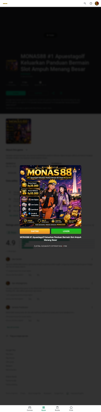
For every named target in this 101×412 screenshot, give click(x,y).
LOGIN (66, 231)
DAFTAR (35, 231)
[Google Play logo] (5, 3)
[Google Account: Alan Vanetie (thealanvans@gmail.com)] (97, 3)
